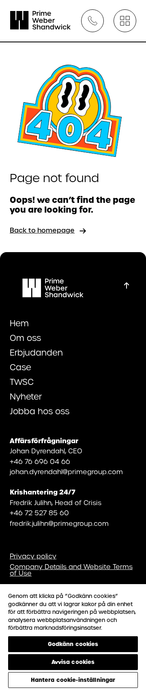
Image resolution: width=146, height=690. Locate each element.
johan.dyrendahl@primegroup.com (66, 472)
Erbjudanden (36, 352)
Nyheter (26, 396)
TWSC (22, 382)
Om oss (25, 338)
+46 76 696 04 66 (40, 461)
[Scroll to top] (126, 285)
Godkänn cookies (73, 644)
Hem (19, 323)
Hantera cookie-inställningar (73, 679)
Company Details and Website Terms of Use (71, 570)
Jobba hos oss (39, 411)
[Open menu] (125, 20)
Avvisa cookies (73, 662)
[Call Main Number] (92, 20)
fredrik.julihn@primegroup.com (59, 523)
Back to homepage (42, 230)
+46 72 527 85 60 (39, 513)
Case (20, 367)
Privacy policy (33, 556)
